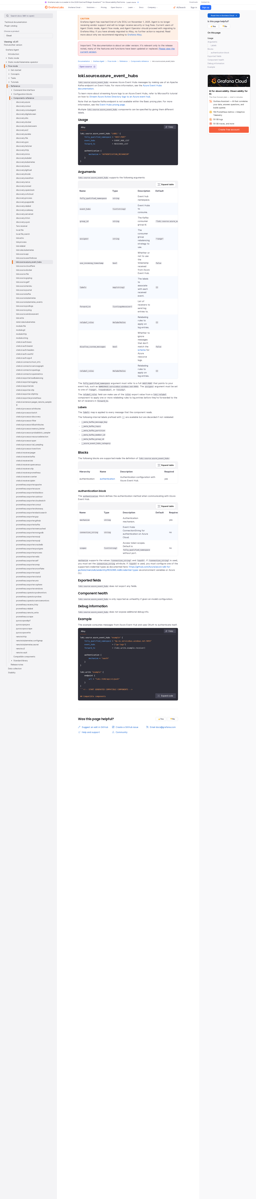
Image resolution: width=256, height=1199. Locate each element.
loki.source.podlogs (24, 306)
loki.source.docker (24, 270)
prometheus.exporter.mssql (28, 536)
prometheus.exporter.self (27, 560)
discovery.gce (22, 142)
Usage (210, 38)
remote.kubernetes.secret (27, 644)
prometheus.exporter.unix (27, 580)
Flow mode (112, 61)
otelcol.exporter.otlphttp (27, 394)
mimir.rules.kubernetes (25, 322)
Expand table (167, 184)
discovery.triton (23, 218)
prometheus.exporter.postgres (29, 548)
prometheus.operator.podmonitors (31, 592)
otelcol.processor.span (26, 440)
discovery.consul (23, 106)
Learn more (131, 2)
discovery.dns (22, 118)
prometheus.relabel (24, 608)
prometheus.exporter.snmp (28, 564)
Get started (16, 70)
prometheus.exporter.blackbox (29, 492)
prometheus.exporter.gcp (27, 516)
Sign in (194, 7)
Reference (123, 61)
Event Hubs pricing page (112, 104)
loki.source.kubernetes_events (29, 302)
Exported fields (214, 56)
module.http (21, 334)
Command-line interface (24, 90)
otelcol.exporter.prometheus (28, 398)
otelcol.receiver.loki (24, 460)
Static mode (13, 58)
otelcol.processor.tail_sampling (29, 444)
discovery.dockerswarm (26, 126)
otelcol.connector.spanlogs (28, 370)
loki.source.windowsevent (27, 314)
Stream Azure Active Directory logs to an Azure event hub (119, 96)
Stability (11, 672)
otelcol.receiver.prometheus (28, 472)
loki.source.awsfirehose (26, 258)
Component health (216, 60)
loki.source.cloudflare (25, 266)
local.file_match (23, 234)
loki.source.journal (24, 290)
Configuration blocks (22, 94)
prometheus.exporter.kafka (28, 524)
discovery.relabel (23, 206)
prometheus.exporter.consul (28, 504)
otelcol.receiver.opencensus (28, 464)
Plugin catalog (11, 26)
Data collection (15, 668)
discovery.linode (23, 174)
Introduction (13, 54)
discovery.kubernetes (25, 162)
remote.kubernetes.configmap (29, 640)
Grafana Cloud (74, 7)
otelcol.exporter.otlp (25, 390)
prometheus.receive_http (27, 604)
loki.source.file (22, 274)
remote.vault (21, 652)
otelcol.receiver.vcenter (26, 476)
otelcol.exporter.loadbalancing (29, 378)
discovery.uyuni (23, 222)
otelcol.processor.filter (26, 420)
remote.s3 (20, 648)
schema (142, 350)
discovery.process (24, 198)
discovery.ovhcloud (24, 194)
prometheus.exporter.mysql (28, 540)
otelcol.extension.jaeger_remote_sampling (34, 403)
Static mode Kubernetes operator (23, 62)
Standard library (20, 660)
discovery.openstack (25, 190)
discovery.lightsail (24, 170)
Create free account (228, 129)
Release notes (17, 664)
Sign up (205, 7)
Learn (130, 7)
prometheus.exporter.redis (27, 556)
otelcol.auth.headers (25, 350)
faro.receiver (21, 226)
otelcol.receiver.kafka (25, 456)
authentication (107, 478)
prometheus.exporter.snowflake (30, 568)
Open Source (116, 7)
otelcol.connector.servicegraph (30, 366)
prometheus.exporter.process (29, 552)
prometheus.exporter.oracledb (29, 544)
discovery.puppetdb (25, 202)
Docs (141, 7)
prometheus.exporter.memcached (31, 528)
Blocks (210, 49)
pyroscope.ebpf (23, 620)
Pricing (104, 7)
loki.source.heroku (24, 286)
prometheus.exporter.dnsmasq (29, 508)
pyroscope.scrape (24, 628)
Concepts (15, 74)
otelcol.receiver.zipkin (25, 480)
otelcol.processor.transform (28, 448)
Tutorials (15, 82)
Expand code (167, 696)
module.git (20, 330)
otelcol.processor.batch (26, 412)
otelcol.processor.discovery (28, 416)
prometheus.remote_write (27, 612)
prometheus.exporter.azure (28, 488)
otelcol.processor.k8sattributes (30, 424)
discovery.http (22, 150)
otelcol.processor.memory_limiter (30, 428)
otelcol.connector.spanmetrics (29, 374)
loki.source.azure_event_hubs (29, 262)
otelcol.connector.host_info (28, 362)
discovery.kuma (23, 166)
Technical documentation (16, 22)
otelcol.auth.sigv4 (24, 358)
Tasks (13, 78)
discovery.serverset (24, 214)
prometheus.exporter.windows (29, 588)
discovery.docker (23, 122)
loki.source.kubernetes (26, 298)
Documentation (84, 61)
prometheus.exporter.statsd (28, 576)
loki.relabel (20, 246)
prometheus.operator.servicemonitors (32, 600)
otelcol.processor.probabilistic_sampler (33, 432)
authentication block (220, 52)
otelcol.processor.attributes (28, 408)
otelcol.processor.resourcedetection (32, 436)
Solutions (91, 7)
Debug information (216, 63)
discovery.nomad (23, 186)
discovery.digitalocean (26, 114)
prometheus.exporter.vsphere (29, 584)
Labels (213, 45)
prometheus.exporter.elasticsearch (31, 512)
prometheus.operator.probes (28, 596)
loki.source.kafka (23, 294)
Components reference (140, 61)
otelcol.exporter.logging (26, 382)
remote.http (21, 636)
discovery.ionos (23, 154)
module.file (21, 326)
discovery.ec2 (22, 130)
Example (211, 67)
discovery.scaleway (24, 210)
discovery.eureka (23, 134)
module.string (22, 338)
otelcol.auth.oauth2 (24, 354)
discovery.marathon (24, 178)
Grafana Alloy (134, 34)
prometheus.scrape (24, 616)
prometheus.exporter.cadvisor (29, 496)
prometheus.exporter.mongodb (30, 532)
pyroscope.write (23, 632)
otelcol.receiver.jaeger (25, 452)
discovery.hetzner (24, 146)
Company (152, 7)
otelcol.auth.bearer (24, 346)
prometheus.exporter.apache (29, 484)
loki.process (21, 242)
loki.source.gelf (22, 282)
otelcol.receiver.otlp (25, 468)
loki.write (20, 318)
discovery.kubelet (24, 158)
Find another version (13, 45)
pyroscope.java (23, 624)
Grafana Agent (98, 61)
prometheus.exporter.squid (28, 572)
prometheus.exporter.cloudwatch (30, 500)
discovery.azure (23, 102)
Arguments (212, 42)
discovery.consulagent (26, 110)
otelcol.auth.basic (24, 342)
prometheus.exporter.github (28, 520)
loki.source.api (22, 254)
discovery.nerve (23, 182)
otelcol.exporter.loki (25, 386)
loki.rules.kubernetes (25, 250)
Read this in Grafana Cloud (222, 15)
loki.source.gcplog (24, 278)
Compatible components (24, 656)
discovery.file (22, 138)
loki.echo (20, 238)
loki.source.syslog (24, 310)
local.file (19, 230)
